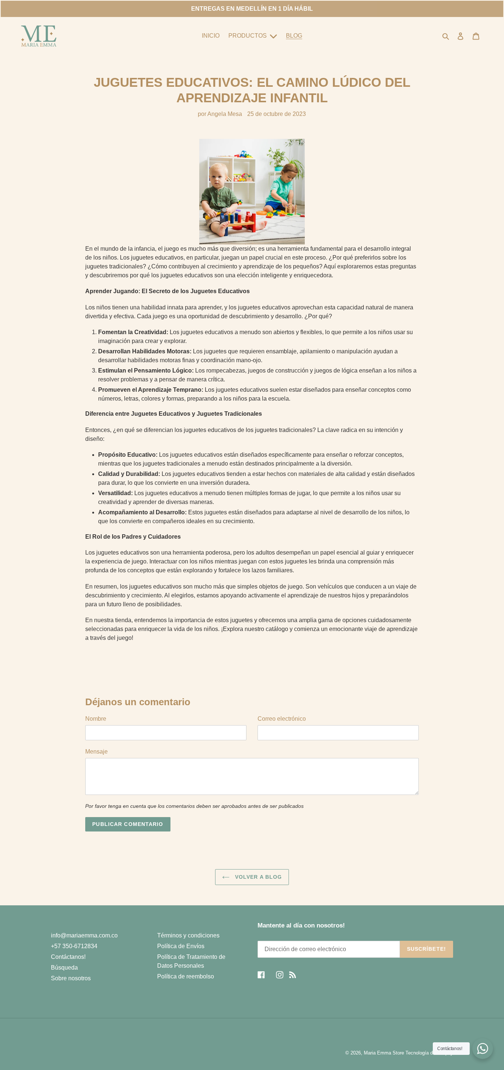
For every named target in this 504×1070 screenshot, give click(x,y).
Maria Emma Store (384, 1053)
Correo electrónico (282, 719)
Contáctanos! (68, 957)
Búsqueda (64, 967)
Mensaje (96, 751)
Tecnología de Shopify (429, 1053)
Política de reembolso (185, 976)
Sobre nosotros (71, 978)
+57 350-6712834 (74, 946)
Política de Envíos (180, 946)
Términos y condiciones (188, 935)
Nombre (95, 719)
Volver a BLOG (257, 877)
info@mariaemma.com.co (84, 935)
